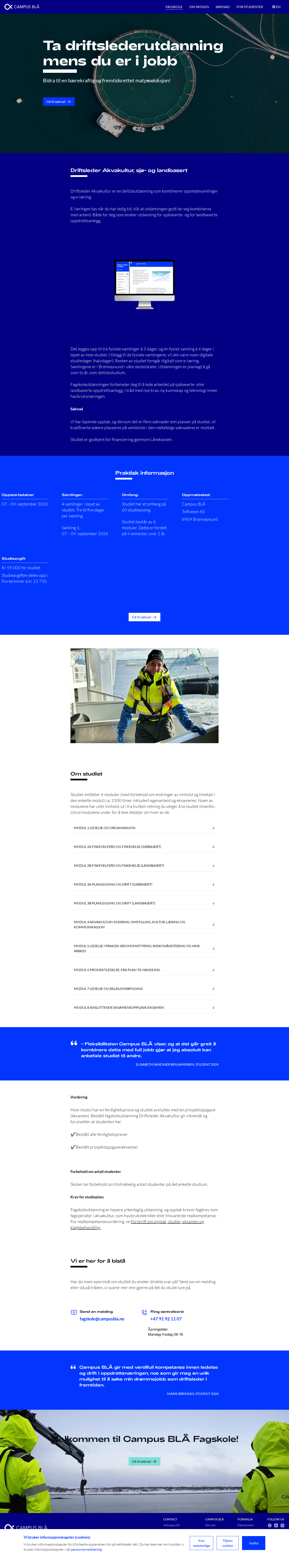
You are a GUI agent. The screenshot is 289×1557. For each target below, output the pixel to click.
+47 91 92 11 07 (166, 1318)
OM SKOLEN (199, 7)
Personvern (246, 1525)
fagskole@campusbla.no (102, 1318)
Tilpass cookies (227, 1542)
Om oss (210, 1525)
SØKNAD (223, 7)
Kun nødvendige (201, 1542)
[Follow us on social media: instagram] (282, 1525)
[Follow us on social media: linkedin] (276, 1525)
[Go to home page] (22, 6)
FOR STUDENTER (250, 7)
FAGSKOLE (174, 7)
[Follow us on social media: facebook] (269, 1525)
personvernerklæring (86, 1549)
